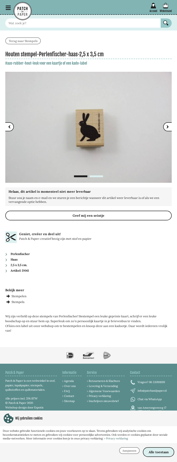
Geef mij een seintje (88, 215)
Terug (23, 41)
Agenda (69, 381)
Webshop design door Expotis (24, 407)
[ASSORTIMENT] (8, 8)
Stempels (18, 302)
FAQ (67, 391)
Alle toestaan (159, 452)
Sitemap (69, 401)
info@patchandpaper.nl (152, 390)
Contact (69, 396)
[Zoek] (166, 23)
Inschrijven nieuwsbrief (104, 401)
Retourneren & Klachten (104, 381)
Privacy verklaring (100, 396)
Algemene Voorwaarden (104, 391)
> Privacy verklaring (116, 438)
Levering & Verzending (103, 386)
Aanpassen (129, 450)
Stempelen (19, 296)
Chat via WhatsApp (150, 399)
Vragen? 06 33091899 (151, 382)
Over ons (70, 386)
